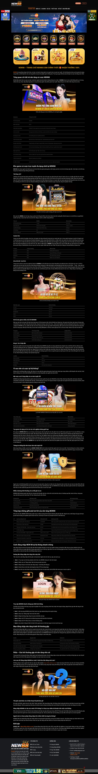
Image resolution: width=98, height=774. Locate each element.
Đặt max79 (52, 43)
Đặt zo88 (35, 43)
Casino (43, 8)
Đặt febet (16, 43)
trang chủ (31, 8)
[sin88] (5, 11)
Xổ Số (60, 8)
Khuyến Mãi (66, 8)
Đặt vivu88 (71, 43)
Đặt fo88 (80, 43)
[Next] (87, 37)
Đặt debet (62, 43)
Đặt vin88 (44, 43)
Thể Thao (54, 8)
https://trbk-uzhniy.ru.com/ (50, 663)
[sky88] (5, 17)
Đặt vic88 (25, 43)
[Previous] (11, 37)
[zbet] (92, 17)
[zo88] (67, 771)
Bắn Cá (38, 8)
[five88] (92, 11)
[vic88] (31, 771)
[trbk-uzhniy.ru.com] (18, 3)
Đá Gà (48, 8)
